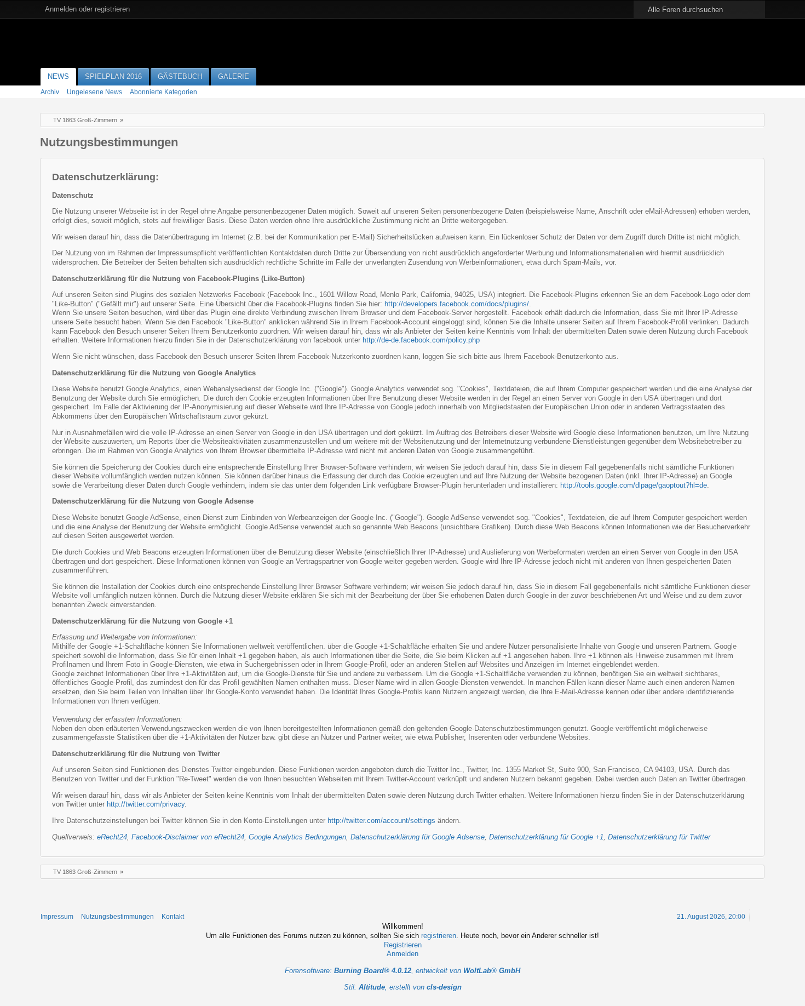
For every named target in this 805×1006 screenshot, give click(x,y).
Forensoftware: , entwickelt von (402, 971)
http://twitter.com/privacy (146, 804)
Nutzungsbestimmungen (117, 916)
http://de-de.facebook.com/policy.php (421, 340)
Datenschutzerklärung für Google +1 (546, 837)
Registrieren (403, 945)
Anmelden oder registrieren (87, 9)
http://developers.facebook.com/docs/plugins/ (456, 304)
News (58, 76)
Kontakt (173, 916)
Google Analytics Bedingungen (297, 837)
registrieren (438, 935)
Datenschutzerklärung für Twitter (659, 837)
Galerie (233, 76)
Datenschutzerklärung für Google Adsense (417, 837)
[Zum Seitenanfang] (757, 916)
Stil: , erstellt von (403, 987)
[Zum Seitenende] (757, 91)
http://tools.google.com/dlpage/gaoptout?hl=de (633, 485)
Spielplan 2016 (113, 76)
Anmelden (402, 954)
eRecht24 (112, 837)
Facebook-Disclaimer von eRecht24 (187, 837)
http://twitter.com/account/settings (381, 820)
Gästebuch (180, 76)
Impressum (57, 916)
